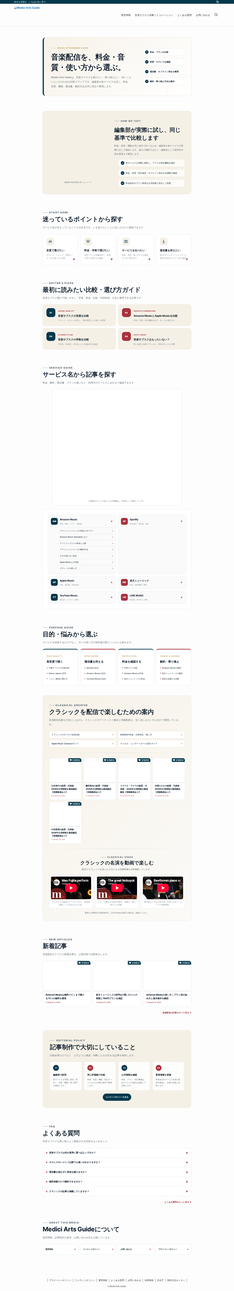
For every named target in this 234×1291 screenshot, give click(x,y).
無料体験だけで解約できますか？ (66, 1181)
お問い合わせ (126, 1249)
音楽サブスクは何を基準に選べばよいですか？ (72, 1152)
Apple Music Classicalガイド (65, 743)
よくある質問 (117, 1280)
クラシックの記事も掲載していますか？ (69, 1191)
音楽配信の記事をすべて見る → (176, 1012)
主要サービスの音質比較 (59, 668)
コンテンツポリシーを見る (117, 1097)
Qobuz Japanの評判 (57, 673)
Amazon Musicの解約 (171, 668)
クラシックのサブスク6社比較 (66, 734)
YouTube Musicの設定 (96, 679)
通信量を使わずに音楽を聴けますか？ (68, 1172)
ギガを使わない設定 (68, 556)
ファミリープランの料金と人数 (73, 543)
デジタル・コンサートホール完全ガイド (138, 743)
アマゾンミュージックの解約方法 (74, 549)
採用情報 (149, 1280)
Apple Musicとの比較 (69, 562)
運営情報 (49, 1249)
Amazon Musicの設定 (96, 673)
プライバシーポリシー (167, 1249)
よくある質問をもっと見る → (177, 1202)
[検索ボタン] (216, 15)
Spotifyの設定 (93, 668)
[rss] (217, 2)
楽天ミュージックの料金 (134, 679)
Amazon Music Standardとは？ (74, 537)
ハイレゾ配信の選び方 (58, 679)
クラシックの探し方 (68, 568)
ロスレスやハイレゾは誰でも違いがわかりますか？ (74, 1162)
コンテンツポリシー (91, 1249)
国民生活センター (176, 1280)
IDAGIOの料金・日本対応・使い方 (136, 734)
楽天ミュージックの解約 (172, 673)
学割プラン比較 (130, 668)
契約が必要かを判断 (170, 679)
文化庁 (160, 1280)
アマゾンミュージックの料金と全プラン (77, 531)
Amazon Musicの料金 (133, 673)
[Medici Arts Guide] (27, 15)
